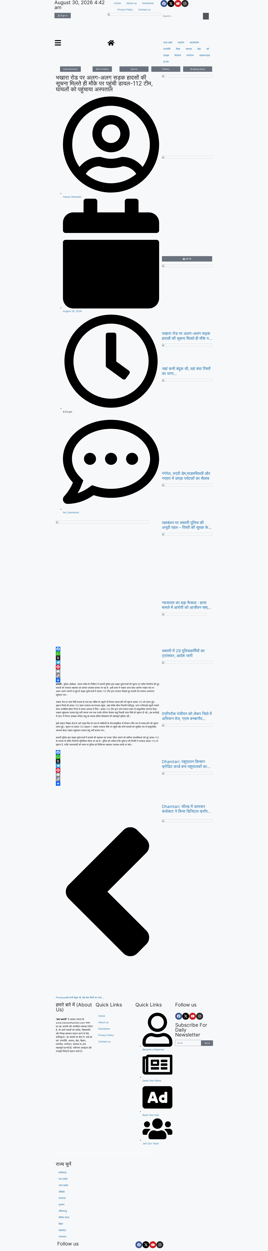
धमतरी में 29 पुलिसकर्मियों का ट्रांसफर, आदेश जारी (183, 653)
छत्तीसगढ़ (62, 1172)
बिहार (61, 1223)
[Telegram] (107, 662)
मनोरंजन (190, 55)
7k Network (115, 1153)
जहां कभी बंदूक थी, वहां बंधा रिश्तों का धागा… (186, 371)
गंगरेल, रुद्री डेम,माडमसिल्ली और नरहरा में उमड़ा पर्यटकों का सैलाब (186, 476)
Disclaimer (148, 3)
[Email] (107, 671)
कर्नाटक (62, 1198)
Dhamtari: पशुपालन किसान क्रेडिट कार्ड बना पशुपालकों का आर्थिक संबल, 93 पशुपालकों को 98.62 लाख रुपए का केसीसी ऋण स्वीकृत (187, 764)
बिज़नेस (178, 55)
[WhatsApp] (107, 653)
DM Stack (147, 1153)
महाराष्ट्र (62, 1230)
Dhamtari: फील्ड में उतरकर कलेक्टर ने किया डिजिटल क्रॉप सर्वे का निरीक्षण (185, 809)
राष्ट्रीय (181, 42)
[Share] (107, 680)
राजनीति (166, 49)
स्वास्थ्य (189, 49)
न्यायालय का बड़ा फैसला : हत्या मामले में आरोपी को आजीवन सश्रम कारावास (187, 605)
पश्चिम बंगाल (64, 1217)
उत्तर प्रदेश (63, 1185)
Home (117, 3)
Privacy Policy (125, 9)
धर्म (207, 49)
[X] (107, 658)
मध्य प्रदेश (63, 1179)
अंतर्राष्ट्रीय (194, 42)
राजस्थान (62, 1236)
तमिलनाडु (63, 1211)
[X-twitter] (171, 3)
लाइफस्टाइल (204, 55)
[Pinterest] (107, 667)
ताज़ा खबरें (167, 42)
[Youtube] (177, 3)
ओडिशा (62, 1191)
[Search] (206, 16)
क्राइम (166, 55)
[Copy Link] (107, 676)
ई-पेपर (166, 61)
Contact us (144, 9)
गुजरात (61, 1204)
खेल (199, 49)
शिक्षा (178, 49)
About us (131, 3)
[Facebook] (164, 3)
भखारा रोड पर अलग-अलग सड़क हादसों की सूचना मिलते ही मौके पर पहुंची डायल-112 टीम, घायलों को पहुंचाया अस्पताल (186, 336)
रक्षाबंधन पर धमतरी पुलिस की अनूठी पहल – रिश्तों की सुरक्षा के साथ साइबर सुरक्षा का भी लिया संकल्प (185, 525)
